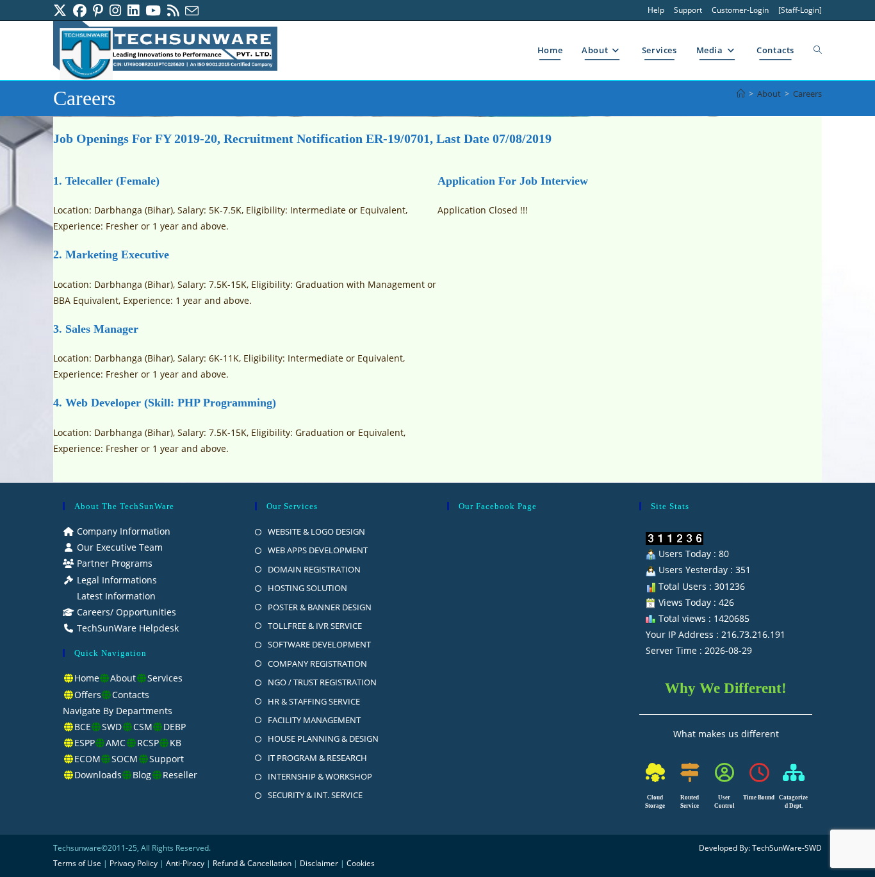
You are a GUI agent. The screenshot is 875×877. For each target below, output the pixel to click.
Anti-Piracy (186, 863)
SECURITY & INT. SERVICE (315, 795)
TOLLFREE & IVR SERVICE (315, 625)
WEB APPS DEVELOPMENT (318, 550)
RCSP (148, 743)
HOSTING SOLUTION (307, 588)
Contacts (130, 695)
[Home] (741, 93)
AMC (116, 743)
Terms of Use (77, 863)
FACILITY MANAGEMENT (314, 720)
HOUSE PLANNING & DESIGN (323, 738)
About (123, 678)
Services (165, 678)
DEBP (174, 727)
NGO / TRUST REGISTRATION (322, 682)
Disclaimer (319, 863)
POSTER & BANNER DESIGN (320, 607)
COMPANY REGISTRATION (317, 663)
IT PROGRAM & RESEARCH (317, 758)
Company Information (122, 531)
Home (86, 678)
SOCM (124, 759)
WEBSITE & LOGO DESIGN (316, 531)
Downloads (98, 775)
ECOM (87, 759)
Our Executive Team (118, 547)
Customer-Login (740, 9)
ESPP (84, 743)
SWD (112, 727)
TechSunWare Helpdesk (126, 628)
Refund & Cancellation (252, 863)
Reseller (180, 775)
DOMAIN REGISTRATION (314, 569)
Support (688, 9)
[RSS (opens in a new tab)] (173, 10)
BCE (82, 727)
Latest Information (115, 596)
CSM (142, 727)
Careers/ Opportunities (125, 612)
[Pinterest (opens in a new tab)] (98, 10)
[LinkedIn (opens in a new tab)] (133, 10)
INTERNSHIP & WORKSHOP (320, 776)
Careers (807, 93)
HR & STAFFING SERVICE (314, 701)
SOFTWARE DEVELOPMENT (319, 644)
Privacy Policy (134, 863)
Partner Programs (113, 563)
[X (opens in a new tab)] (61, 10)
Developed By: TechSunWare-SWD (760, 847)
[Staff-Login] (800, 9)
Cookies (361, 863)
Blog (142, 775)
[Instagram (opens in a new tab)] (115, 10)
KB (175, 743)
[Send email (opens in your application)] (192, 11)
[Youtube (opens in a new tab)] (153, 10)
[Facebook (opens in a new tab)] (80, 10)
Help (656, 9)
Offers (87, 695)
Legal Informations (115, 580)
